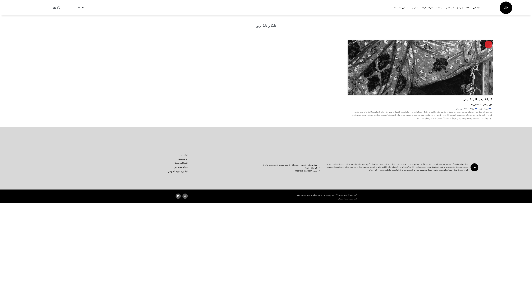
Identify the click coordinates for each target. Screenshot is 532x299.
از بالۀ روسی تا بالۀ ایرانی (477, 99)
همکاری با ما (403, 7)
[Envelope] (54, 7)
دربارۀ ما (423, 7)
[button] (83, 8)
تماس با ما (414, 7)
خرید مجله (183, 159)
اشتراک (430, 7)
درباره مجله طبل (181, 167)
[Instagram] (58, 7)
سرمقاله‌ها (439, 7)
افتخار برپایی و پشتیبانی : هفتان (347, 199)
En (395, 7)
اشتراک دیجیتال (181, 163)
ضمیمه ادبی (450, 7)
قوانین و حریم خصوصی (178, 171)
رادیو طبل (460, 7)
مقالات (468, 7)
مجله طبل (476, 7)
